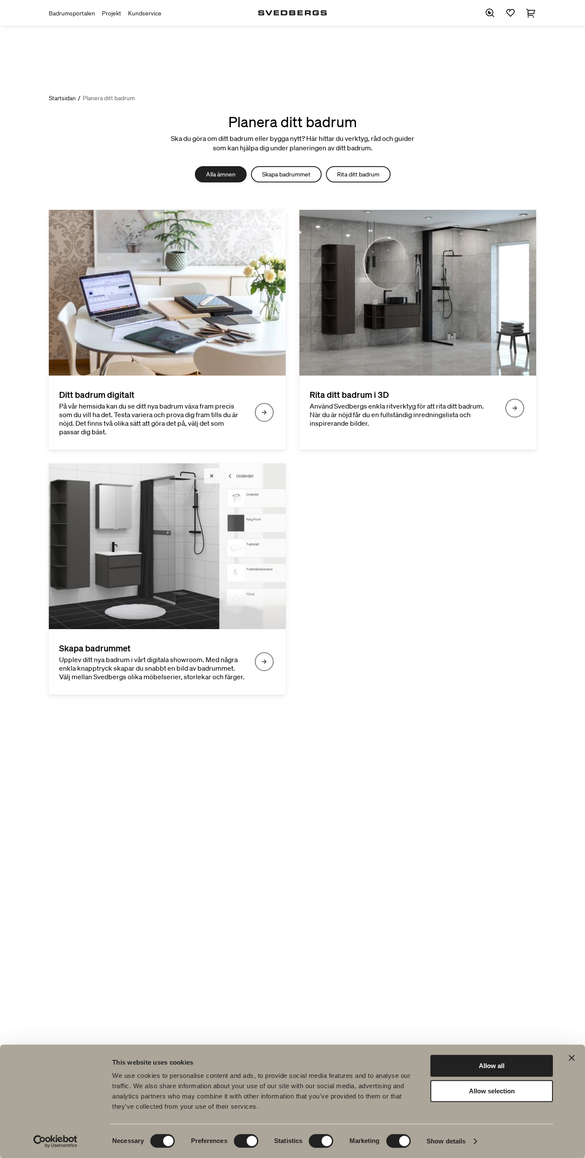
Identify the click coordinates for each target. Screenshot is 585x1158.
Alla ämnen (221, 174)
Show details (446, 1141)
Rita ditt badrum (358, 174)
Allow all (491, 1065)
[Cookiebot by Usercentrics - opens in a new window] (55, 1141)
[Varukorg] (531, 13)
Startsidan (62, 98)
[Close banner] (572, 1058)
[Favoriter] (510, 13)
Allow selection (492, 1091)
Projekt (111, 13)
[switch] (246, 1141)
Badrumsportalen (72, 13)
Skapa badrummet (286, 174)
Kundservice (144, 13)
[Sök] (490, 13)
